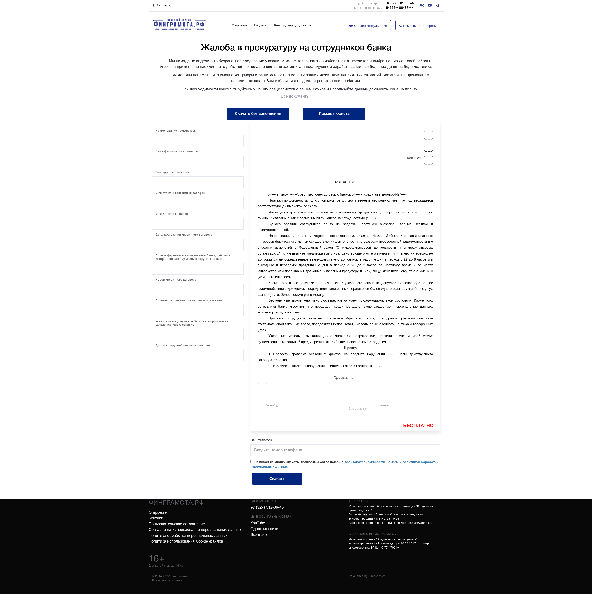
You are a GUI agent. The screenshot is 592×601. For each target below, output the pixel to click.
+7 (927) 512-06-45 (267, 507)
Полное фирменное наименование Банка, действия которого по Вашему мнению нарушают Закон (193, 257)
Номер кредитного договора (176, 280)
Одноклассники (264, 528)
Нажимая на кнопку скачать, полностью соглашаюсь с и (344, 464)
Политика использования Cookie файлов (186, 541)
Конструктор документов (292, 25)
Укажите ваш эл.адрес (172, 214)
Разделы (260, 25)
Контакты (157, 518)
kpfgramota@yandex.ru (416, 522)
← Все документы (292, 96)
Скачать (276, 479)
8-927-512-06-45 (383, 3)
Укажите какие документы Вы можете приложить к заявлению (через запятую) (192, 323)
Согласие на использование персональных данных (195, 529)
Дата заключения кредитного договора (184, 234)
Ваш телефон (261, 440)
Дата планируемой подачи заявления (183, 345)
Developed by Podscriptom (367, 576)
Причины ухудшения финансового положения (189, 300)
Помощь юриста (334, 114)
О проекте (239, 25)
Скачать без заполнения (258, 114)
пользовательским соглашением (371, 461)
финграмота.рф (176, 501)
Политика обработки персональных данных (188, 535)
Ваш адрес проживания (173, 172)
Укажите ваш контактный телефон (180, 193)
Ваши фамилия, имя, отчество (177, 151)
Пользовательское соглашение (177, 523)
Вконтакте (259, 534)
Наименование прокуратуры (176, 130)
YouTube (257, 522)
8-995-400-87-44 (384, 7)
